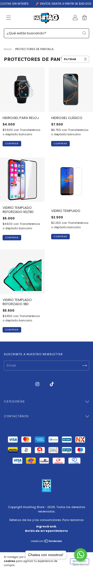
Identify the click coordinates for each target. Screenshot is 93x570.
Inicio (8, 49)
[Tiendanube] (46, 541)
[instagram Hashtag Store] (38, 384)
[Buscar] (84, 33)
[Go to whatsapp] (80, 554)
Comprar (12, 237)
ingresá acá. (46, 526)
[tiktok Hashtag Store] (52, 384)
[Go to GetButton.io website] (80, 564)
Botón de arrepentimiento (46, 531)
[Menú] (8, 18)
